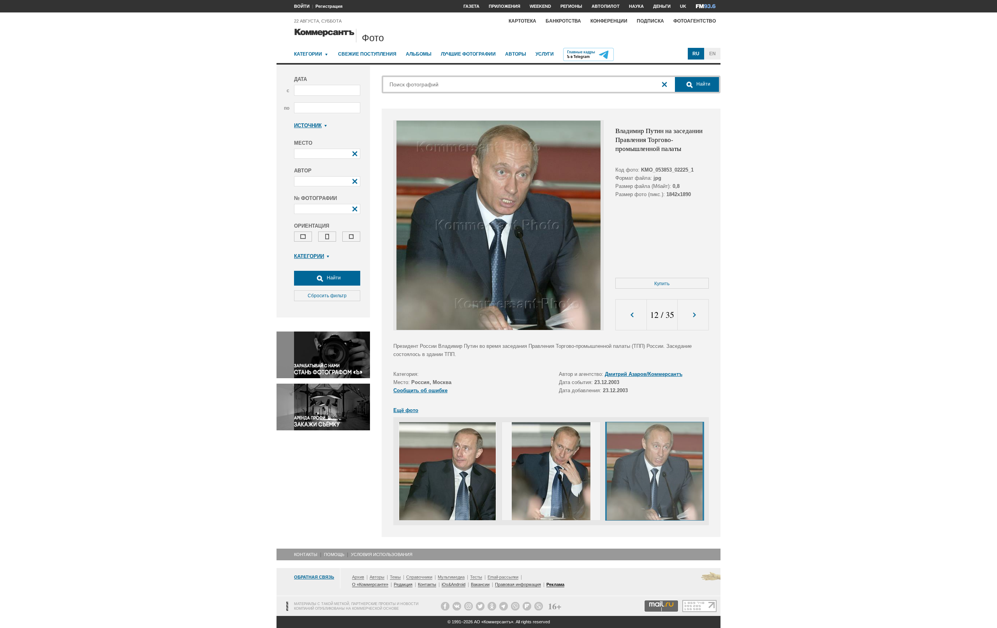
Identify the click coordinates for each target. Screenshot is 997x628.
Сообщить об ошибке (420, 390)
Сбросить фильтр (327, 295)
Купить (661, 283)
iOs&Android (453, 584)
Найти (333, 278)
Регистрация (328, 6)
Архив (358, 577)
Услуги (544, 54)
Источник (308, 125)
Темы (395, 577)
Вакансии (480, 584)
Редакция (403, 584)
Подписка (650, 21)
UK (683, 6)
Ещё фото (405, 410)
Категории (308, 54)
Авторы (515, 54)
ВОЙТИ (302, 6)
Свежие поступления (367, 54)
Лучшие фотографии (468, 54)
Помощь (334, 554)
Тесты (476, 577)
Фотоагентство (694, 21)
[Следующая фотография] (693, 315)
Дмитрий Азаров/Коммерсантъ (643, 374)
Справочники (419, 577)
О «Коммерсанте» (370, 584)
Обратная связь (314, 577)
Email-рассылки (503, 577)
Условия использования (381, 554)
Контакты (305, 554)
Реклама (555, 584)
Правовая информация (518, 584)
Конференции (608, 21)
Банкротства (563, 21)
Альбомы (419, 54)
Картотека (522, 21)
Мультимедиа (451, 577)
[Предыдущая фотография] (631, 315)
